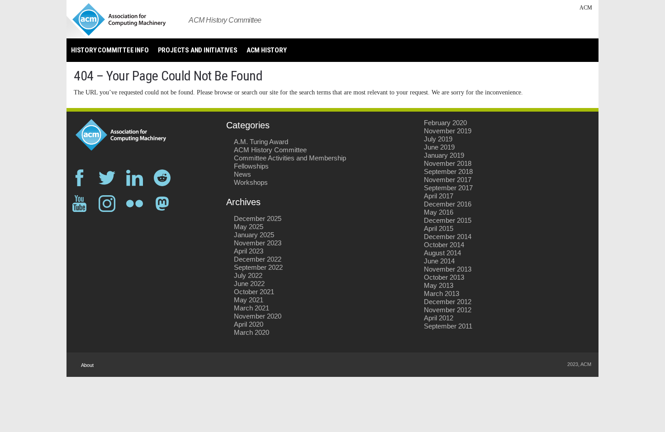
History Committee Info (110, 50)
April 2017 (438, 196)
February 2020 (445, 123)
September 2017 (448, 188)
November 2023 (257, 243)
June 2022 (249, 283)
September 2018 (448, 171)
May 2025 (248, 226)
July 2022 (248, 275)
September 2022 (258, 267)
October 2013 (444, 277)
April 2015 (438, 228)
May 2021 (248, 300)
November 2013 (447, 269)
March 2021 (251, 308)
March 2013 (441, 293)
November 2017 (447, 179)
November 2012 (447, 310)
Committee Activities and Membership (290, 158)
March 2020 (251, 332)
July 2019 (438, 139)
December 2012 (447, 301)
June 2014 (439, 261)
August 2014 (442, 253)
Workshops (251, 182)
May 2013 (438, 285)
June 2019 (439, 147)
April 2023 (248, 251)
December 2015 (447, 220)
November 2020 (257, 316)
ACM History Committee (270, 150)
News (242, 174)
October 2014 (444, 245)
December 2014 (447, 236)
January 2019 (444, 155)
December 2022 (257, 259)
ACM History (267, 50)
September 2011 (448, 326)
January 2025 (254, 235)
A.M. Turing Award (261, 142)
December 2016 (447, 204)
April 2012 (438, 318)
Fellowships (251, 166)
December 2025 (257, 218)
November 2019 (447, 131)
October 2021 (254, 292)
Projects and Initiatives (198, 50)
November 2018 (447, 163)
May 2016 (438, 212)
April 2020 (248, 324)
